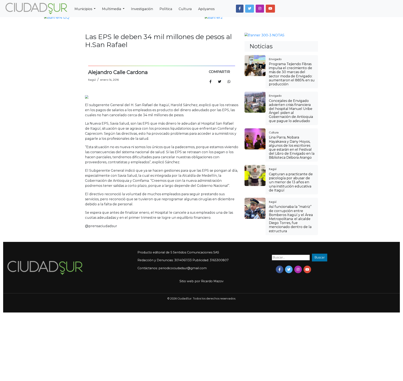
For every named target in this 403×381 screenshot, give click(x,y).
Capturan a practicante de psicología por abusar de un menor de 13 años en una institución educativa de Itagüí (291, 251)
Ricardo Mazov (212, 350)
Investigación (142, 9)
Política (166, 9)
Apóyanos (206, 9)
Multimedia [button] (112, 9)
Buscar (319, 326)
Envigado (275, 127)
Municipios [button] (84, 9)
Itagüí (272, 237)
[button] (239, 9)
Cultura (185, 9)
